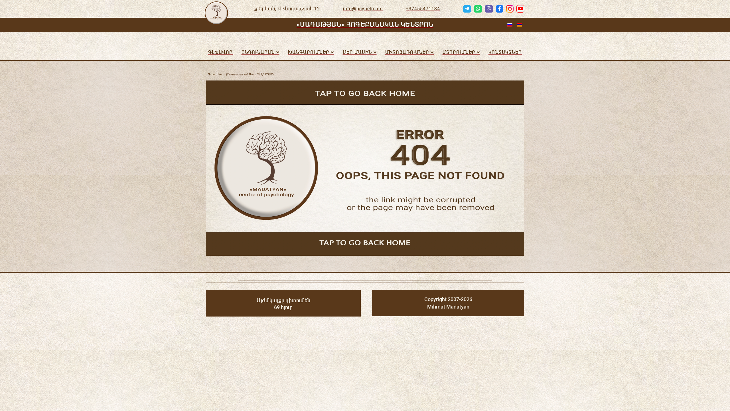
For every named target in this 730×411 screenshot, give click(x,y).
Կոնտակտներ (505, 52)
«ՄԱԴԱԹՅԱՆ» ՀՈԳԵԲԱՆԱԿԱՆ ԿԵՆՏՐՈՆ (365, 25)
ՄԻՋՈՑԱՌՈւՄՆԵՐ (407, 52)
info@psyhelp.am (363, 8)
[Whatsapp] (478, 9)
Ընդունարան (258, 52)
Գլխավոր (220, 52)
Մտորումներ (459, 52)
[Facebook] (499, 9)
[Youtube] (520, 9)
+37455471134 (423, 8)
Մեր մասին (357, 52)
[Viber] (489, 9)
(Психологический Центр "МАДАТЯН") (241, 74)
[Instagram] (510, 9)
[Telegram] (467, 9)
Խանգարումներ (308, 52)
